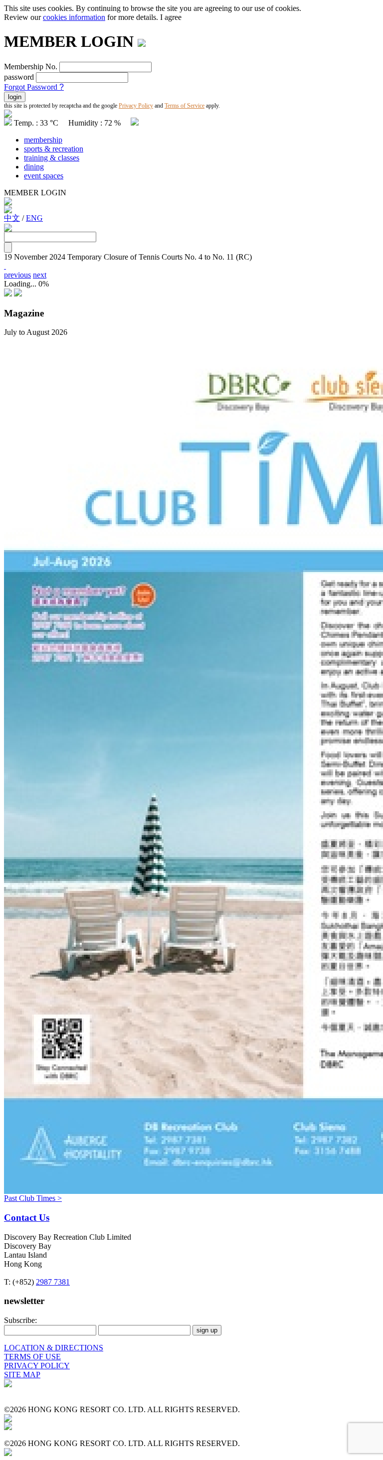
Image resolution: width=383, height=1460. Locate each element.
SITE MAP (22, 1374)
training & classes (51, 157)
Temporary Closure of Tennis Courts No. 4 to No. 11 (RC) (159, 257)
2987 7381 (53, 1282)
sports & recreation (53, 149)
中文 (12, 218)
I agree (171, 17)
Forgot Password (34, 87)
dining (34, 166)
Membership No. (30, 66)
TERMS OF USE (32, 1356)
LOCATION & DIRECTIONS (53, 1347)
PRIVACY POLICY (37, 1365)
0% (43, 284)
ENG (34, 218)
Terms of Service (184, 105)
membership (43, 140)
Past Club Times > (33, 1198)
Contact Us (26, 1217)
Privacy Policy (136, 105)
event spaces (43, 175)
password (19, 77)
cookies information (74, 17)
